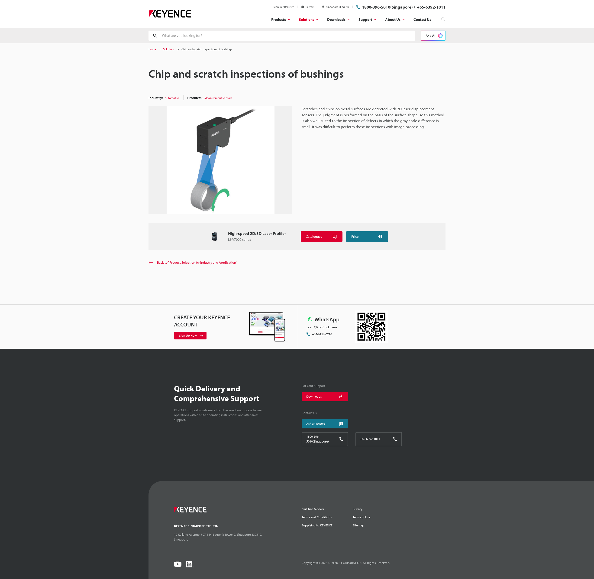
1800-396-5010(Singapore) (387, 7)
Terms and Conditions (317, 517)
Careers (310, 7)
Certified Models (313, 509)
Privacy (357, 509)
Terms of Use (361, 517)
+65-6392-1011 (431, 7)
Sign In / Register (284, 7)
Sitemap (358, 525)
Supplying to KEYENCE (317, 525)
